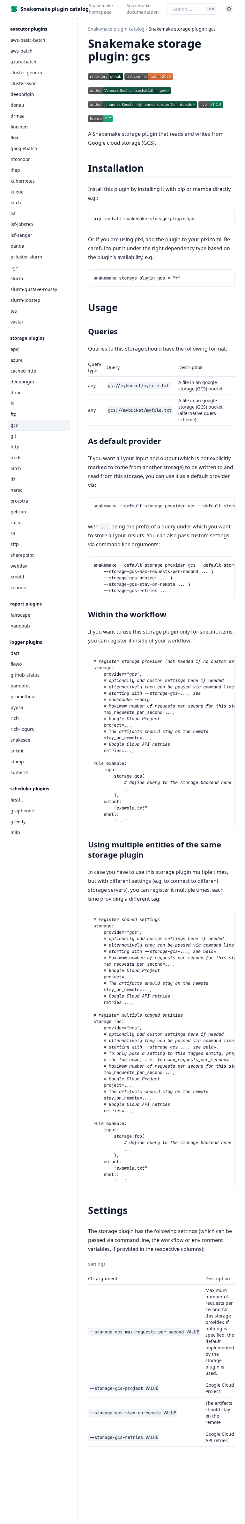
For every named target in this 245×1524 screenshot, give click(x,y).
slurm (17, 278)
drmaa (18, 116)
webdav (19, 566)
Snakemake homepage (101, 9)
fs (12, 403)
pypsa (17, 707)
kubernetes (23, 181)
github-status (25, 675)
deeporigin (22, 94)
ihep (15, 170)
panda (17, 246)
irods (16, 457)
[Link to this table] (109, 1264)
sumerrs (19, 772)
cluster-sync (23, 83)
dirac (16, 392)
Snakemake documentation (142, 9)
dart (15, 653)
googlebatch (24, 148)
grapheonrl (23, 811)
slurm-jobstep (26, 300)
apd (15, 349)
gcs (14, 425)
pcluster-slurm (26, 257)
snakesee (20, 740)
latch (16, 203)
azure (17, 360)
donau (17, 105)
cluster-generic (27, 72)
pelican (18, 512)
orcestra (19, 501)
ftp (14, 414)
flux (14, 137)
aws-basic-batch (28, 40)
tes (14, 311)
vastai (17, 322)
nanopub (20, 626)
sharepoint (22, 555)
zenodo (18, 587)
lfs (13, 479)
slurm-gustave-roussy (34, 289)
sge (14, 268)
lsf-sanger (21, 235)
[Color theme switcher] (229, 9)
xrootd (17, 577)
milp (15, 832)
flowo (16, 664)
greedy (18, 821)
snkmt (17, 751)
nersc (16, 490)
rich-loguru (23, 729)
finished (19, 127)
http (15, 447)
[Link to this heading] (157, 57)
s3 (13, 533)
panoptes (21, 686)
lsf (13, 213)
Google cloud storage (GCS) (121, 142)
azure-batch (23, 62)
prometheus (24, 696)
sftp (15, 544)
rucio (16, 522)
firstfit (17, 800)
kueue (17, 192)
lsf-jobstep (22, 224)
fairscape (20, 615)
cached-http (23, 371)
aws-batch (22, 51)
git (13, 436)
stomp (17, 761)
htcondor (20, 159)
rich (15, 718)
